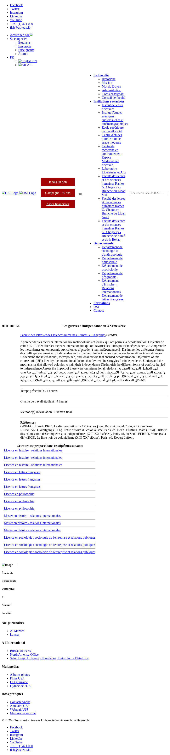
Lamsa (14, 634)
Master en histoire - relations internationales (32, 515)
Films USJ (17, 678)
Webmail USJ (19, 709)
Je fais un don (58, 182)
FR (12, 57)
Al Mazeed (17, 631)
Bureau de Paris (20, 651)
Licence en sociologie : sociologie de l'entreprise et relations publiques (49, 537)
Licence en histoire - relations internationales (33, 450)
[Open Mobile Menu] (80, 194)
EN (34, 61)
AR (29, 65)
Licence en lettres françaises (22, 472)
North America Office (24, 654)
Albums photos (20, 674)
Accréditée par (20, 35)
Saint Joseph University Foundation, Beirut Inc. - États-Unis (49, 658)
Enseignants (26, 50)
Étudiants (24, 42)
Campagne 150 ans (57, 193)
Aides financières (57, 204)
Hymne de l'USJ (21, 686)
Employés (24, 46)
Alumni (23, 53)
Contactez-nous (20, 702)
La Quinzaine (19, 682)
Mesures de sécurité (23, 713)
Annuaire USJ (19, 705)
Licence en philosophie (19, 494)
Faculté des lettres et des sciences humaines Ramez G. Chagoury (63, 335)
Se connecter (18, 38)
